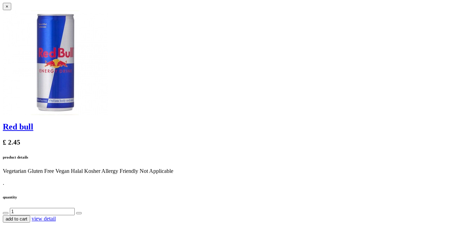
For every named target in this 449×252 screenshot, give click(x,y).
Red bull (18, 126)
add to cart (16, 219)
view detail (44, 219)
